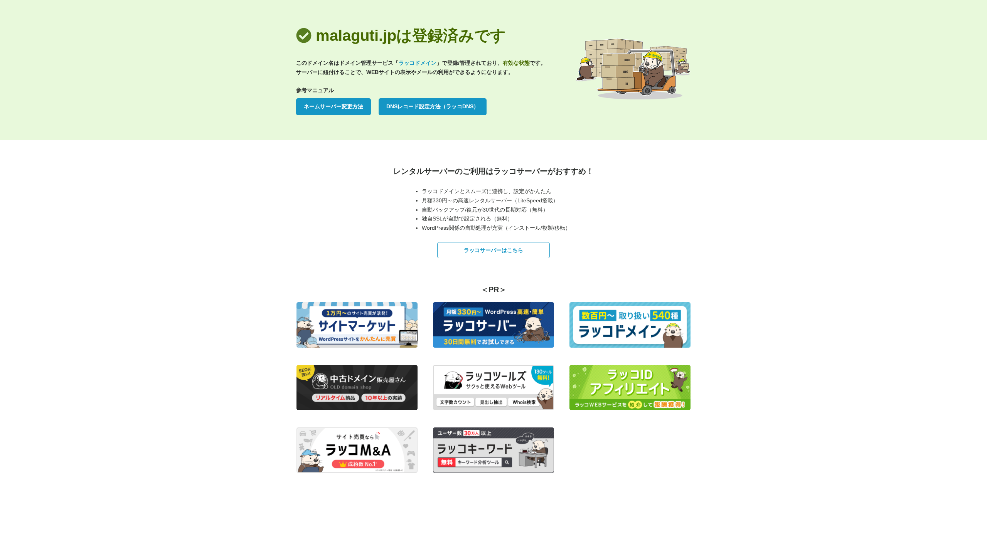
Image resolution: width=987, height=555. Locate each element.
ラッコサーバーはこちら (493, 250)
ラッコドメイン (417, 63)
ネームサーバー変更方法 (333, 106)
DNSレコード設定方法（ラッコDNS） (432, 106)
